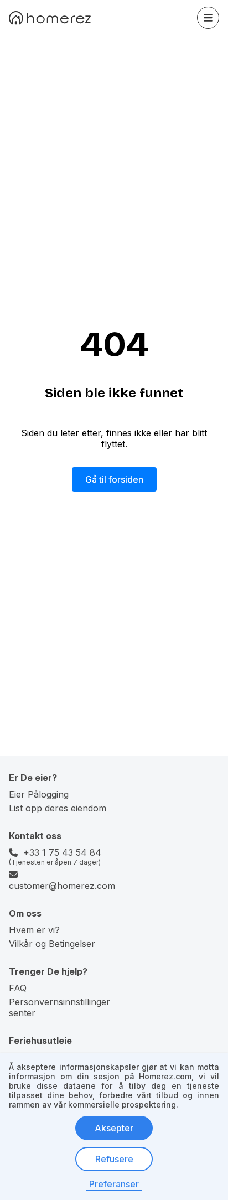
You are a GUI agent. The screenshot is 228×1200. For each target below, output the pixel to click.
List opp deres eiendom (57, 808)
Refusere (114, 1159)
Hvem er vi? (34, 929)
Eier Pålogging (39, 794)
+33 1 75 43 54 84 (62, 852)
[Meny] (208, 18)
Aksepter (114, 1128)
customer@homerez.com (62, 885)
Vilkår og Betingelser (52, 943)
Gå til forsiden (114, 479)
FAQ (18, 988)
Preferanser (114, 1183)
